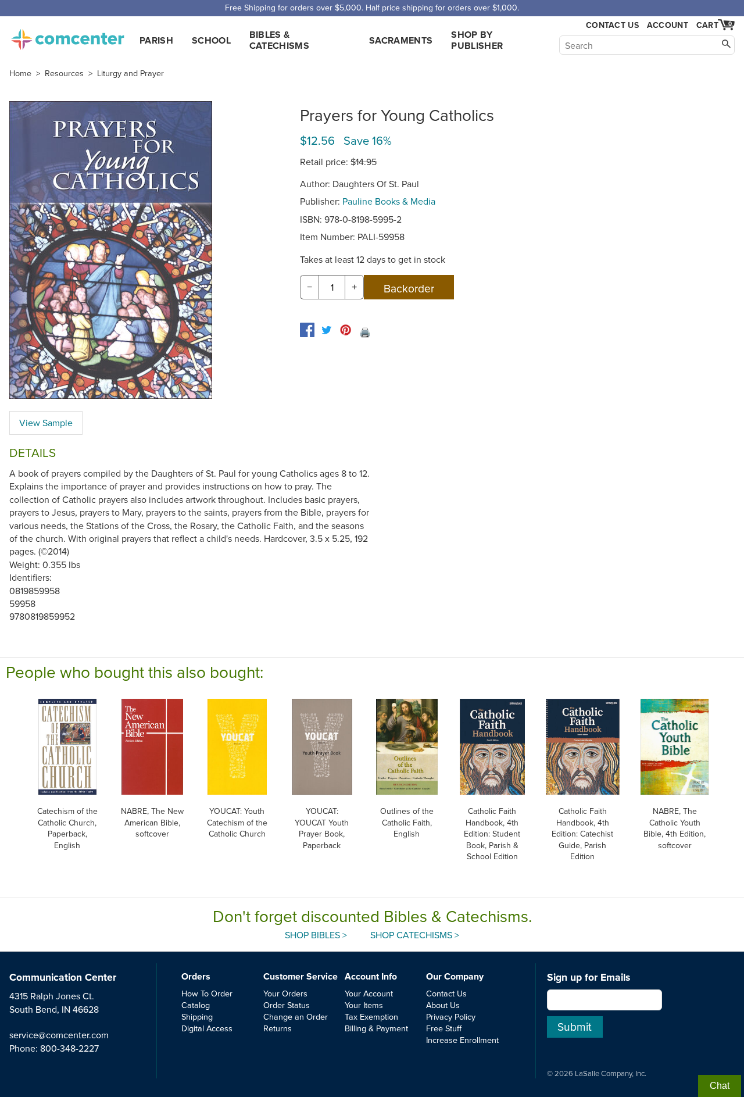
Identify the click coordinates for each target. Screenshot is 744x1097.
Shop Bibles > (316, 934)
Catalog (195, 1005)
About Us (443, 1005)
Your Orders (285, 993)
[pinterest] (345, 330)
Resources (64, 73)
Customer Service (300, 976)
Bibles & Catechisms (279, 40)
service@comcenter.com (59, 1034)
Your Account (369, 993)
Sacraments (400, 40)
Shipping (197, 1016)
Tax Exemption (371, 1016)
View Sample (46, 422)
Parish (156, 40)
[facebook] (307, 330)
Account (667, 25)
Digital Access (207, 1028)
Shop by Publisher (477, 40)
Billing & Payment (376, 1028)
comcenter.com (67, 36)
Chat (719, 1086)
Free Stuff (444, 1028)
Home (20, 73)
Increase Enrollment (462, 1040)
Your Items (364, 1005)
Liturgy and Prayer (130, 73)
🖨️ (365, 332)
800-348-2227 (69, 1048)
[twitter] (326, 330)
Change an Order (295, 1016)
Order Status (286, 1005)
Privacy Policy (450, 1016)
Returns (277, 1028)
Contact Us (612, 25)
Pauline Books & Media (388, 201)
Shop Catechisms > (414, 934)
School (211, 40)
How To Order (207, 993)
